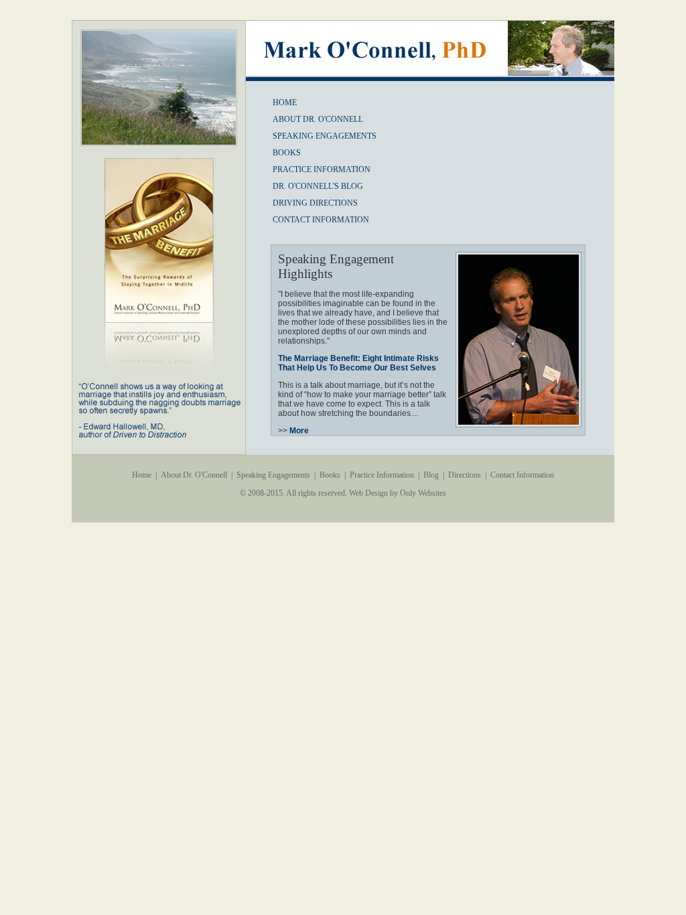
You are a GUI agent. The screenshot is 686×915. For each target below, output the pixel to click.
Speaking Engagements (273, 475)
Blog (431, 475)
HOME (285, 102)
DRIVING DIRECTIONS (315, 203)
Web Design (368, 493)
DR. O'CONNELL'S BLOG (318, 186)
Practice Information (382, 475)
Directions (464, 475)
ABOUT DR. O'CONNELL (318, 119)
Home (141, 475)
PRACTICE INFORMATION (321, 169)
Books (330, 475)
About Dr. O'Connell (194, 475)
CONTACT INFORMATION (321, 219)
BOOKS (287, 152)
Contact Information (522, 475)
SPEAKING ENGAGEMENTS (324, 136)
